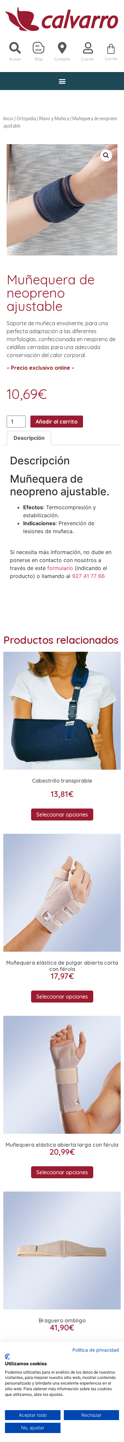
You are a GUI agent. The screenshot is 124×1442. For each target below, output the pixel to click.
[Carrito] (110, 48)
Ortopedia (26, 118)
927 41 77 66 (88, 576)
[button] (62, 81)
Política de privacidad (95, 1350)
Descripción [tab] (29, 437)
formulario (60, 568)
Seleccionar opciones (62, 814)
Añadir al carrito (57, 421)
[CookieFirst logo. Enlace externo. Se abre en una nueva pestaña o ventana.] (7, 1357)
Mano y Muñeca (54, 118)
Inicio (8, 118)
